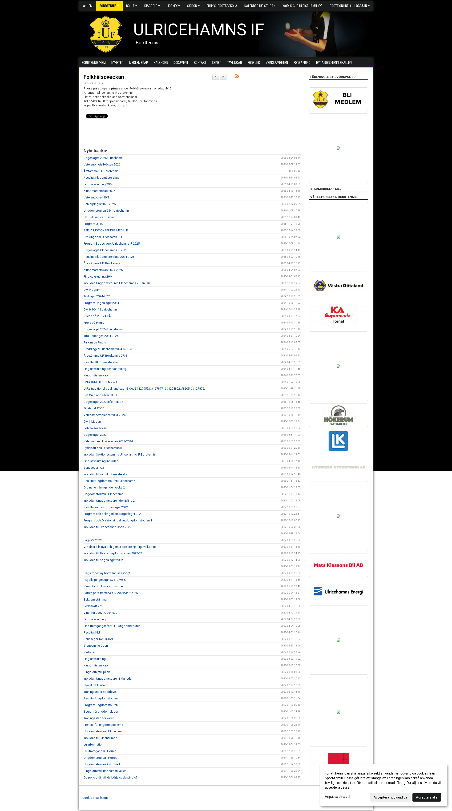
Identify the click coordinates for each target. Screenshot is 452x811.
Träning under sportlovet (100, 692)
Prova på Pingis (94, 322)
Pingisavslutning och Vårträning (105, 369)
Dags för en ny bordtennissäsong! (107, 573)
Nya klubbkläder (95, 685)
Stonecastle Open (96, 645)
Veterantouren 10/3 (96, 197)
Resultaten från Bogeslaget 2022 (106, 507)
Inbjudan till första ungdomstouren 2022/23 (113, 553)
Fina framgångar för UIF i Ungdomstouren (112, 626)
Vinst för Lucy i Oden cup (100, 612)
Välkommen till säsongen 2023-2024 (108, 441)
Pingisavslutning (95, 619)
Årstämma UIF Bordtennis (101, 171)
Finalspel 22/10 (94, 408)
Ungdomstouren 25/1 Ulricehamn (106, 210)
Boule (130, 6)
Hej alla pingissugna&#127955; (105, 579)
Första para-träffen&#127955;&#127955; (111, 593)
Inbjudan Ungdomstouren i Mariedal (108, 678)
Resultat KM (92, 632)
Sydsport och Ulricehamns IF (103, 448)
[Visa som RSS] (237, 77)
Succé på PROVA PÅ (97, 316)
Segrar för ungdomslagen (101, 711)
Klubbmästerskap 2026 (99, 191)
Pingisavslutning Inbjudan (101, 461)
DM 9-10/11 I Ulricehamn (100, 309)
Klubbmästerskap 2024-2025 (103, 270)
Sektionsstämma (95, 599)
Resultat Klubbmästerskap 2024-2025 (109, 256)
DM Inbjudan (92, 421)
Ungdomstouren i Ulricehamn (103, 494)
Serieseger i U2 (94, 467)
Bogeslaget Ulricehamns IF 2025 (105, 250)
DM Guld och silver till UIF (101, 395)
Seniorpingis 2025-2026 (100, 204)
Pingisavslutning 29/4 (98, 184)
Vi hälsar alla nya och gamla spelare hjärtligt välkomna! (120, 547)
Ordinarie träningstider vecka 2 (104, 487)
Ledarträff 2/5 (93, 606)
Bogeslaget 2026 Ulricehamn (103, 158)
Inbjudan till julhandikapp (100, 738)
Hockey (172, 6)
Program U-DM (94, 224)
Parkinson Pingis (95, 342)
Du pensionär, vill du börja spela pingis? (110, 777)
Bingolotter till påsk (97, 672)
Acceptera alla (426, 797)
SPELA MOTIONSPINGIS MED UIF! (106, 230)
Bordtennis (108, 6)
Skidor (192, 6)
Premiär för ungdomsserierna (103, 724)
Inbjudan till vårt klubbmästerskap (106, 474)
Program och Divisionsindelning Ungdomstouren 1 (118, 520)
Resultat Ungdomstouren (101, 698)
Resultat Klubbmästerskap (102, 177)
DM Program (92, 289)
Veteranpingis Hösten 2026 (102, 164)
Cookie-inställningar (95, 797)
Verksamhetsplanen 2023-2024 (104, 415)
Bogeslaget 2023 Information (103, 401)
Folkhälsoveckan (104, 77)
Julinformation (93, 744)
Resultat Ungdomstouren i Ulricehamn (109, 481)
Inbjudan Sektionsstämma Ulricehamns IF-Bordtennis (120, 454)
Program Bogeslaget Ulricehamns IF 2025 (112, 243)
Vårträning (90, 652)
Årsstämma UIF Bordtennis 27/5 (105, 355)
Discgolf (150, 6)
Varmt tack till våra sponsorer (103, 586)
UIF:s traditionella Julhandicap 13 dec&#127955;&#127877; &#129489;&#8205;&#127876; (144, 388)
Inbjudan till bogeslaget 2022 (103, 560)
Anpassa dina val (337, 797)
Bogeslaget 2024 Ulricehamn (103, 329)
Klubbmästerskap (96, 375)
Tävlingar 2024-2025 (97, 296)
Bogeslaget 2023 (95, 434)
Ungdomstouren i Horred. (101, 757)
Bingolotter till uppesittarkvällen (105, 771)
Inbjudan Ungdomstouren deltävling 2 (109, 500)
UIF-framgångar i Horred (100, 751)
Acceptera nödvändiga (390, 797)
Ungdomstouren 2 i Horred (102, 764)
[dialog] (383, 785)
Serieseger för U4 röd (98, 639)
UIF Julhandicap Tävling (100, 217)
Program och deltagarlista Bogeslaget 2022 (113, 514)
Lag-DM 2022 (93, 540)
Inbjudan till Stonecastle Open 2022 (107, 527)
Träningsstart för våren (99, 718)
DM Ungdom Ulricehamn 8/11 (104, 237)
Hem (89, 6)
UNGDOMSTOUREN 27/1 (100, 382)
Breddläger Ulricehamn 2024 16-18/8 (108, 349)
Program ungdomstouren (101, 705)
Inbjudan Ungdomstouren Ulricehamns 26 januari (117, 283)
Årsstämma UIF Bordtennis (102, 263)
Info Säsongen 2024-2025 (101, 336)
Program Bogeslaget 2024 (101, 303)
